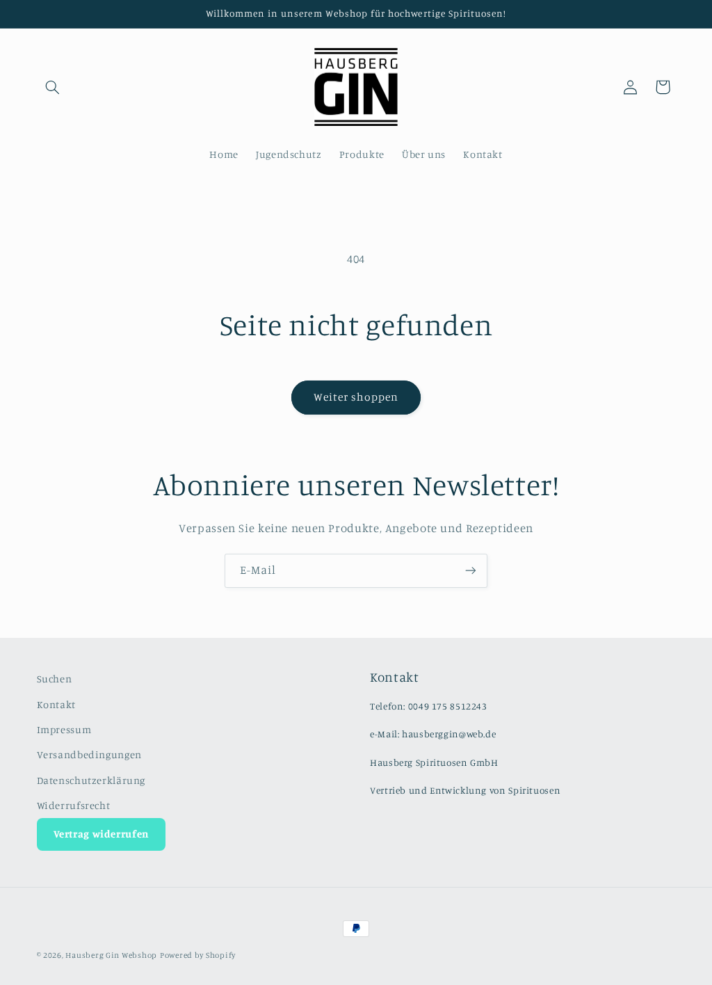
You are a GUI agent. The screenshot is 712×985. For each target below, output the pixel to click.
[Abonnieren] (471, 571)
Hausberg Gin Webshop (111, 955)
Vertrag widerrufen (101, 833)
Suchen (54, 678)
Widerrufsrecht (74, 805)
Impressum (64, 729)
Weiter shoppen (356, 396)
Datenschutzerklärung (91, 780)
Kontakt (56, 704)
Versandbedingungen (89, 754)
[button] (53, 87)
